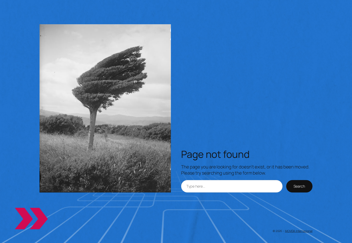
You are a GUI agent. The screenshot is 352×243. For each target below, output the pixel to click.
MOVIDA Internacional (298, 231)
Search (299, 186)
